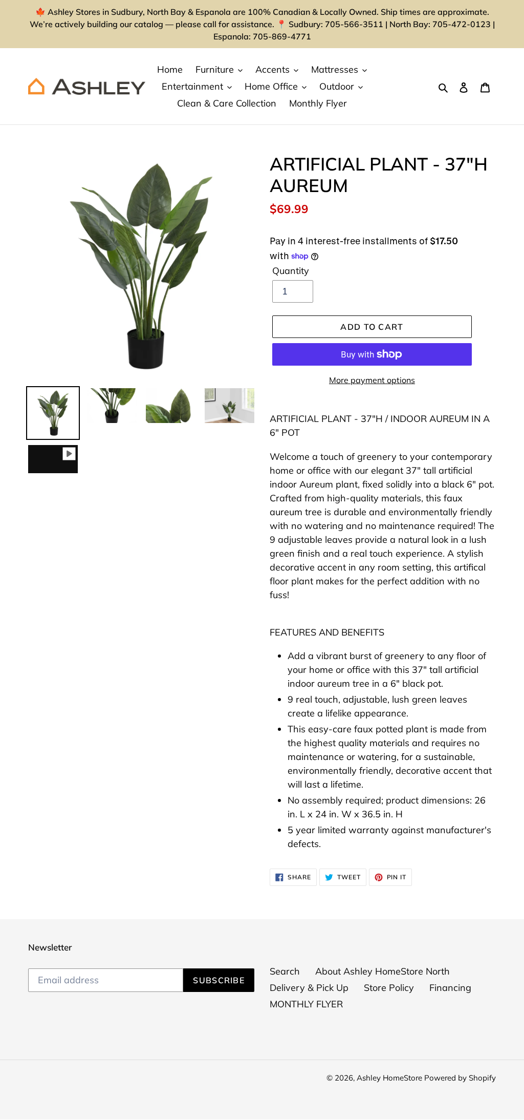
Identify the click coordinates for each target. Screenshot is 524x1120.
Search (285, 971)
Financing (450, 988)
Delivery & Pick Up (309, 988)
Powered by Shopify (460, 1078)
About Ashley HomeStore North (382, 971)
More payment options (372, 380)
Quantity (290, 271)
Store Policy (389, 988)
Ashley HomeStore (390, 1078)
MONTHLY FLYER (306, 1004)
